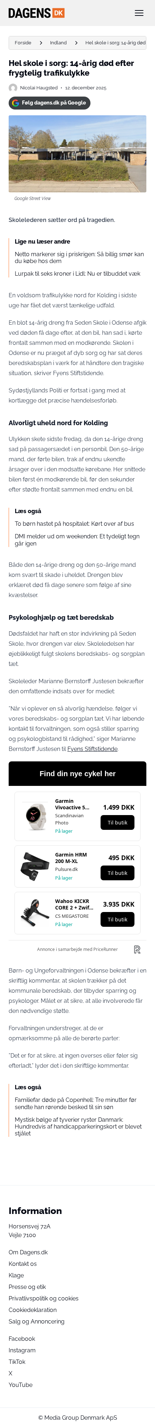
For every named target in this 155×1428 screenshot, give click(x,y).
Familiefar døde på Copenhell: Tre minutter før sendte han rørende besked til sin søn (76, 1103)
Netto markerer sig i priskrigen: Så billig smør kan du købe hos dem (79, 257)
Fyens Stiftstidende (92, 749)
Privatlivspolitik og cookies (44, 1298)
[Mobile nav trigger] (139, 13)
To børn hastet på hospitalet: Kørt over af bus (74, 523)
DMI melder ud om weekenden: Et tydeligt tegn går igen (77, 540)
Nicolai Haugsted (39, 87)
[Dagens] (66, 13)
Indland (58, 42)
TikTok (17, 1361)
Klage (16, 1275)
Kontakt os (23, 1263)
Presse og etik (27, 1287)
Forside (23, 42)
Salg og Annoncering (37, 1321)
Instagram (22, 1350)
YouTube (20, 1385)
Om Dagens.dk (28, 1252)
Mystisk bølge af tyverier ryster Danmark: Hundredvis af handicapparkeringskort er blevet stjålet (78, 1126)
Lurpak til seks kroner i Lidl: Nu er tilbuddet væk (77, 273)
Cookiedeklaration (33, 1310)
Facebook (22, 1338)
